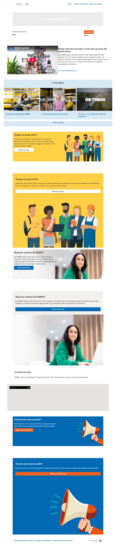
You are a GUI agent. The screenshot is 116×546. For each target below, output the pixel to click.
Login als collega (95, 4)
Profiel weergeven (81, 4)
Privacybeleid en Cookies (23, 540)
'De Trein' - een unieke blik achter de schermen (92, 115)
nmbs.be (19, 4)
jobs (26, 4)
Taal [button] (69, 4)
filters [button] (14, 34)
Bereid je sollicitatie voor (63, 540)
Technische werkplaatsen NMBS (18, 114)
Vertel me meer (24, 150)
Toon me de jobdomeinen (67, 71)
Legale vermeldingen (44, 540)
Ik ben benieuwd (23, 267)
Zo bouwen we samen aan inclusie (55, 114)
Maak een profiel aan (24, 430)
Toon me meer (58, 122)
